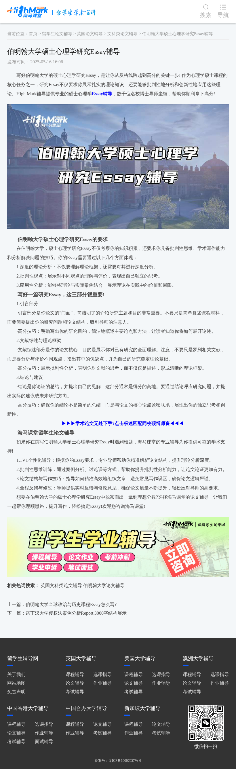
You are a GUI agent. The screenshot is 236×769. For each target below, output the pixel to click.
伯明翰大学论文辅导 (104, 585)
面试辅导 (44, 741)
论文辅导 (75, 683)
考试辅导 (75, 691)
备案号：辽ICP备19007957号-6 (118, 761)
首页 (33, 33)
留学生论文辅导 (57, 33)
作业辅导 (102, 683)
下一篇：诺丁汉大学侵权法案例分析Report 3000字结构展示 (67, 613)
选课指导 (102, 674)
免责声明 (16, 691)
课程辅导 (75, 674)
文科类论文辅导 (122, 33)
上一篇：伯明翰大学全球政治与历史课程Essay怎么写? (62, 604)
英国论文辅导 (90, 33)
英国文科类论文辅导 (61, 585)
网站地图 (16, 683)
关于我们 (16, 674)
